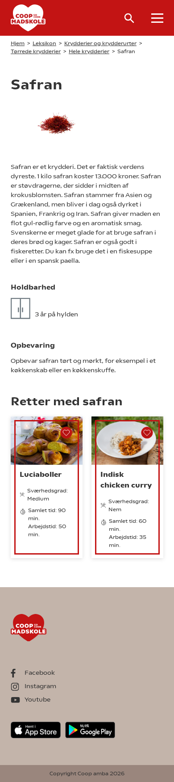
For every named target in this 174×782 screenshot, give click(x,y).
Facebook (40, 672)
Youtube (37, 699)
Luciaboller (41, 474)
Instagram (40, 686)
